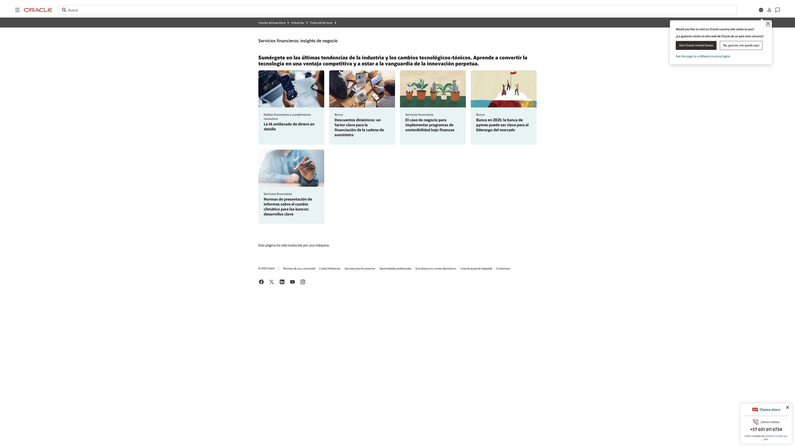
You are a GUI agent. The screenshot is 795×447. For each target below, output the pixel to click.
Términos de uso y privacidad (299, 268)
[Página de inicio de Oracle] (38, 10)
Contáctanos (503, 268)
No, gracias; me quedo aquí (741, 45)
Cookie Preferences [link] (329, 268)
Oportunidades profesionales (395, 268)
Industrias (297, 23)
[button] (17, 9)
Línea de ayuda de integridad (476, 268)
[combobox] (397, 10)
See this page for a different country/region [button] (703, 56)
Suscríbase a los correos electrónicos (436, 268)
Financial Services (321, 23)
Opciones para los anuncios (359, 268)
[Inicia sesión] (769, 9)
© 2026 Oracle (266, 268)
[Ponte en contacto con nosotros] (777, 9)
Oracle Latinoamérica (271, 23)
